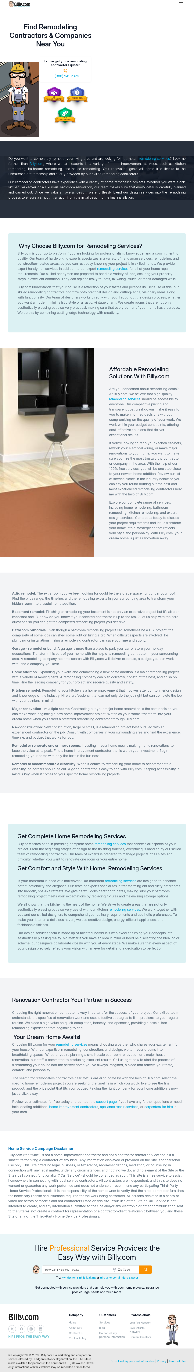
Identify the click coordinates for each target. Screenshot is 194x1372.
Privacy (161, 1361)
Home (72, 1322)
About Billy (75, 1327)
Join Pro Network (140, 1322)
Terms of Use (177, 1361)
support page (106, 1102)
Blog (102, 1327)
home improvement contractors (73, 1107)
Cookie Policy (77, 1338)
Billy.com (36, 164)
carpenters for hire (158, 1107)
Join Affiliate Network (137, 1329)
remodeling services (154, 159)
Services (104, 1322)
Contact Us (76, 1333)
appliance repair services (119, 1107)
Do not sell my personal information (112, 1334)
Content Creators (140, 1337)
